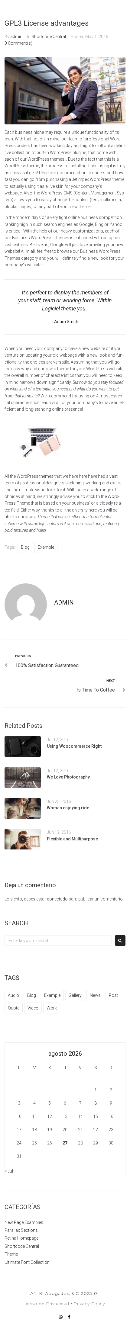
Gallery (75, 995)
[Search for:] (58, 941)
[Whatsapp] (61, 1317)
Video (33, 1008)
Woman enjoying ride (68, 807)
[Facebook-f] (69, 1317)
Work (52, 1008)
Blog (25, 547)
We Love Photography (68, 777)
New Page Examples (24, 1222)
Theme (11, 1254)
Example (46, 547)
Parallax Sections (21, 1230)
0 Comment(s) (18, 43)
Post (113, 995)
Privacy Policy (89, 1303)
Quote (13, 1008)
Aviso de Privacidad (47, 1303)
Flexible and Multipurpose (72, 838)
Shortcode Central (48, 36)
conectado (57, 899)
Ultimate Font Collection (27, 1262)
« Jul (9, 1171)
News (95, 995)
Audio (13, 995)
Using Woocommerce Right (74, 746)
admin (16, 36)
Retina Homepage (21, 1238)
